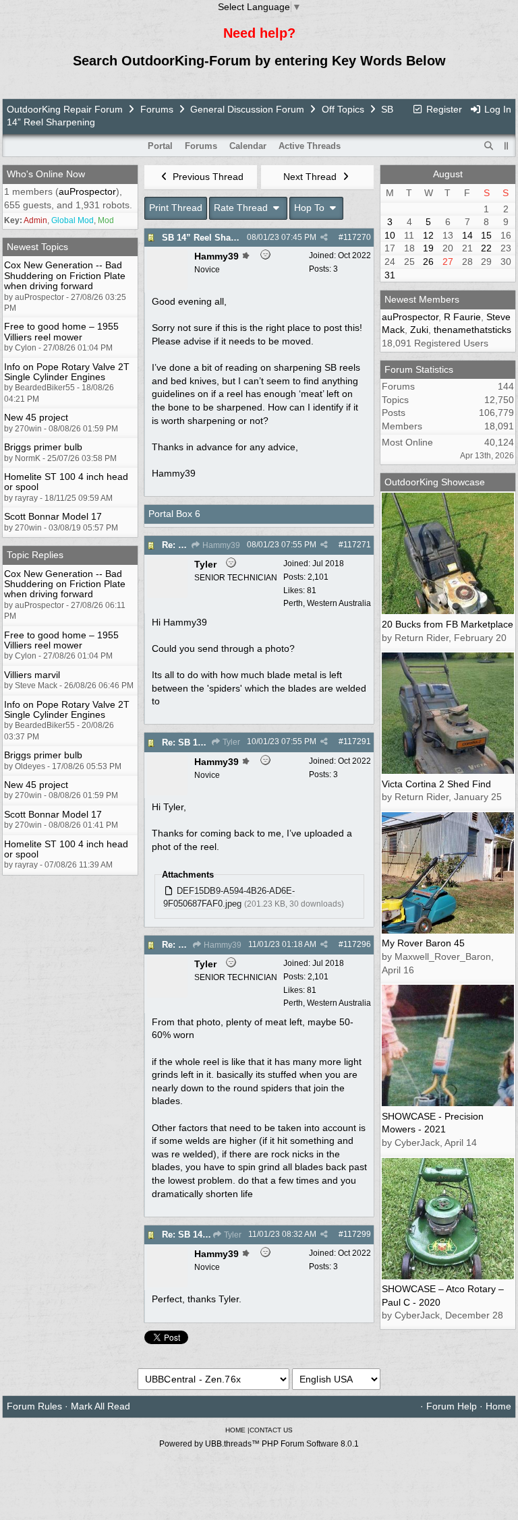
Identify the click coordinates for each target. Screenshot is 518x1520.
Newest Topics (37, 246)
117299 (357, 1234)
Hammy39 (220, 545)
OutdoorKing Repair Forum (65, 109)
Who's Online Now (46, 174)
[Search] (489, 146)
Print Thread (175, 207)
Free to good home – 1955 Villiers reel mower (61, 331)
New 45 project (36, 417)
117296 (357, 944)
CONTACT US (271, 1430)
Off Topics (343, 109)
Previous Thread (206, 176)
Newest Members (421, 299)
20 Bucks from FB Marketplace (447, 624)
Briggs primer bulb (43, 447)
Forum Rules (34, 1406)
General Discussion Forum (247, 109)
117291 (357, 741)
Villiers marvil (32, 674)
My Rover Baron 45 (423, 943)
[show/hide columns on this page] (506, 146)
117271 (357, 544)
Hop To (310, 207)
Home (498, 1406)
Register (443, 109)
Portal (160, 146)
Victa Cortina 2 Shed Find (436, 784)
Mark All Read (100, 1406)
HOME (235, 1430)
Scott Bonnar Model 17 (53, 516)
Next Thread (311, 176)
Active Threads (310, 146)
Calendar (247, 146)
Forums (156, 109)
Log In (496, 109)
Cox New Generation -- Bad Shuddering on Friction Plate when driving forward (64, 275)
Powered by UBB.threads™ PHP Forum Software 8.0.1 (259, 1444)
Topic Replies (35, 554)
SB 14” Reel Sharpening (212, 238)
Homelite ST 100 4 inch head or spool (66, 481)
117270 (357, 237)
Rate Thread (242, 207)
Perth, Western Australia (327, 603)
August (448, 174)
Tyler (230, 742)
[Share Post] (324, 237)
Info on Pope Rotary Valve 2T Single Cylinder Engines (67, 371)
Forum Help (451, 1406)
